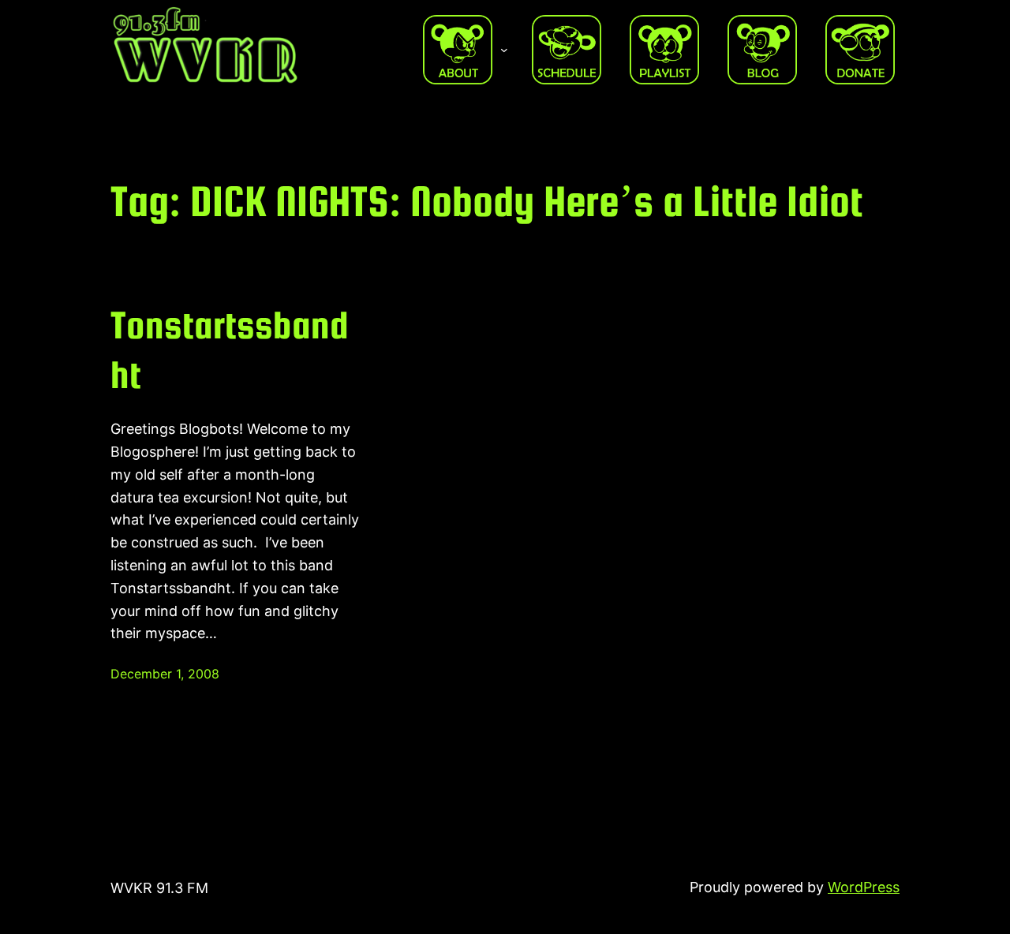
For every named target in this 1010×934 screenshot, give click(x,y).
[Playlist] (664, 49)
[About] (457, 49)
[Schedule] (566, 49)
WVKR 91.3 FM (159, 888)
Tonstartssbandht (229, 349)
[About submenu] (504, 50)
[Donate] (860, 49)
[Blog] (762, 49)
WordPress (864, 887)
